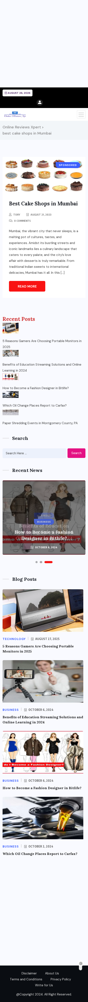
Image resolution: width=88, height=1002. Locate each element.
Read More (27, 286)
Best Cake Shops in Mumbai (43, 203)
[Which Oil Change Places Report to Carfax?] (11, 394)
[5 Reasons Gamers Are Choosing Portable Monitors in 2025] (11, 328)
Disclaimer (29, 973)
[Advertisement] (44, 43)
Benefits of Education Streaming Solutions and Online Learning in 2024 (42, 367)
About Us (52, 973)
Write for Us (44, 985)
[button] (36, 562)
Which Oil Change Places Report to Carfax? (35, 405)
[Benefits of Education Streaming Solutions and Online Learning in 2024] (11, 353)
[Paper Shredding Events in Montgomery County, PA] (11, 411)
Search (76, 453)
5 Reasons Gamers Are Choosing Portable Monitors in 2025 (42, 344)
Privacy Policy (61, 979)
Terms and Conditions (26, 979)
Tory (16, 214)
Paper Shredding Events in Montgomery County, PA (40, 423)
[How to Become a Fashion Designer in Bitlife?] (11, 376)
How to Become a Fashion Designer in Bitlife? (36, 388)
